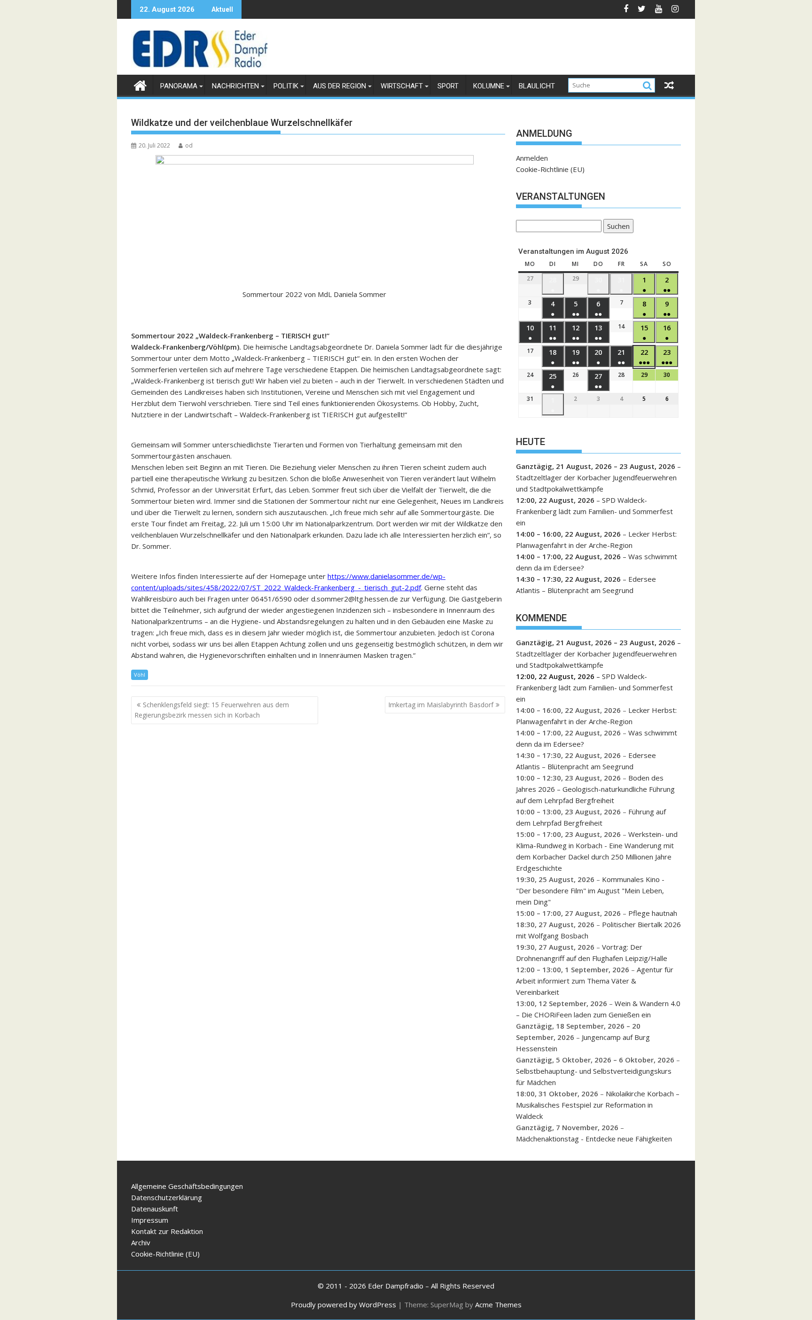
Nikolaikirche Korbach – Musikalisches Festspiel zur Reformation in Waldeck (597, 1105)
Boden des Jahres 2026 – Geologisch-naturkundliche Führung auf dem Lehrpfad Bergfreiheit (595, 789)
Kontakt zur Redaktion (167, 1231)
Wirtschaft (402, 86)
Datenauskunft (154, 1208)
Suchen (616, 227)
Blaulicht (537, 86)
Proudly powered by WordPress (343, 1304)
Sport (448, 86)
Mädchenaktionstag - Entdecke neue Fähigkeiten (594, 1138)
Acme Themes (498, 1304)
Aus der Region (339, 86)
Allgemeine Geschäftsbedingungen (187, 1186)
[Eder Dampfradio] (140, 84)
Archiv (140, 1242)
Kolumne (488, 86)
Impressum (149, 1220)
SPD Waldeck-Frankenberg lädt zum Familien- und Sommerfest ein (594, 511)
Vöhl (139, 674)
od (189, 145)
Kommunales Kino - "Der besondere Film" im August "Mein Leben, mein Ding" (590, 890)
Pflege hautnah (652, 913)
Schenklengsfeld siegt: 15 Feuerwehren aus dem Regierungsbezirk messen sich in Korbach (211, 709)
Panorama (178, 86)
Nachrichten (235, 86)
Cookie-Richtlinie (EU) (550, 169)
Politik (285, 86)
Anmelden (532, 158)
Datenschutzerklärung (166, 1197)
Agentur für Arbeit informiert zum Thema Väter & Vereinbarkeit (594, 981)
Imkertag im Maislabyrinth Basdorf (440, 704)
